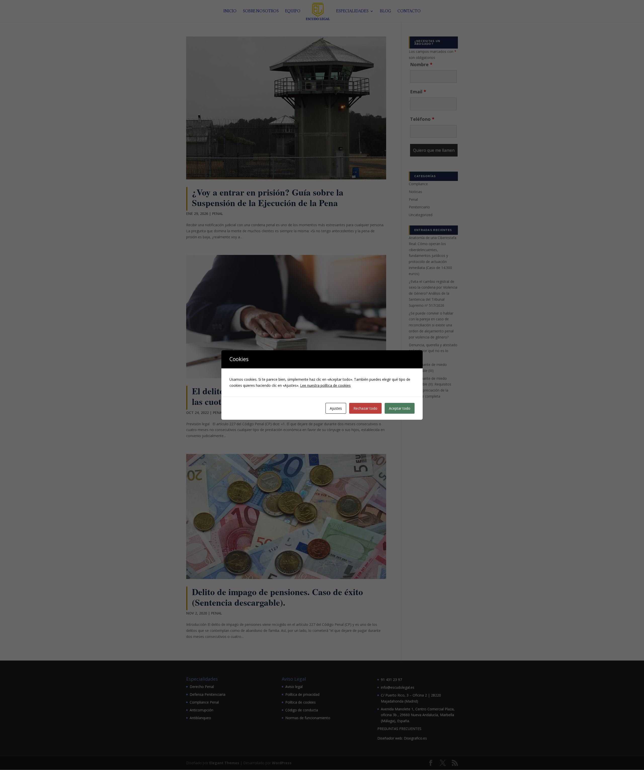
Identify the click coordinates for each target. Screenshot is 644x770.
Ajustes (336, 408)
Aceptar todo (399, 408)
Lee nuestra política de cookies (325, 385)
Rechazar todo (365, 408)
